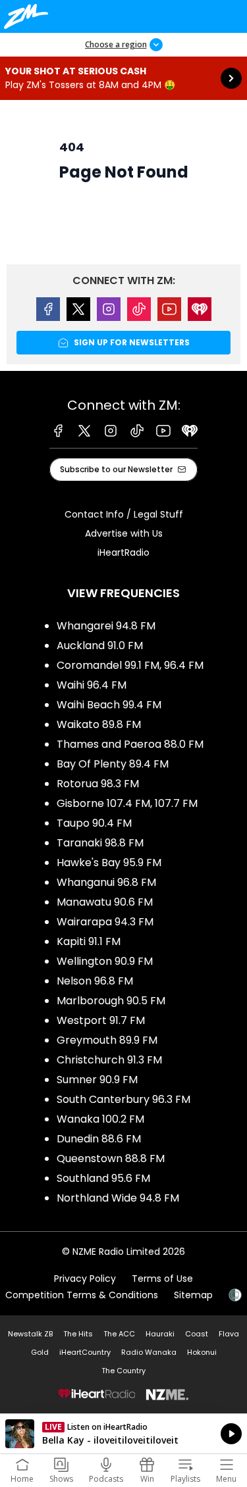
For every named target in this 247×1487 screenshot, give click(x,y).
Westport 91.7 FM (101, 1020)
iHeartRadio (123, 552)
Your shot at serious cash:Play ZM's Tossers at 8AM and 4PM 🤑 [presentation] (123, 78)
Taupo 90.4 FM (94, 823)
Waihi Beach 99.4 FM (109, 704)
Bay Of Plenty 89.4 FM (113, 763)
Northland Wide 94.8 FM (118, 1198)
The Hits (78, 1334)
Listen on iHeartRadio (123, 1433)
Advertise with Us (124, 533)
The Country (123, 1370)
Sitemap (193, 1295)
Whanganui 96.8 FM (106, 882)
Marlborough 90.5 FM (111, 1000)
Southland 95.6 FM (103, 1178)
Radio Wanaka (149, 1352)
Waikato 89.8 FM (99, 724)
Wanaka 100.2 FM (100, 1119)
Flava (229, 1334)
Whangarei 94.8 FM (106, 625)
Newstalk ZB (30, 1334)
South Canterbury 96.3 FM (123, 1099)
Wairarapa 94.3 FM (105, 921)
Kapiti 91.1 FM (89, 941)
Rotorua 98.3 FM (98, 783)
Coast (196, 1334)
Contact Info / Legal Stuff (124, 514)
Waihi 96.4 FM (91, 685)
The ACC (119, 1334)
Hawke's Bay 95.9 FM (109, 862)
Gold (40, 1352)
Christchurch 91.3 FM (109, 1059)
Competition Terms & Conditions (81, 1295)
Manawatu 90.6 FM (105, 902)
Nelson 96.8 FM (95, 980)
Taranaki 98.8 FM (100, 842)
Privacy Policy (85, 1278)
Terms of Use (162, 1278)
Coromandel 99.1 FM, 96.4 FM (130, 665)
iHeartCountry (85, 1352)
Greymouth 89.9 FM (107, 1040)
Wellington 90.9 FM (105, 961)
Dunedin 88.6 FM (99, 1138)
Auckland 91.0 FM (100, 645)
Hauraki (160, 1334)
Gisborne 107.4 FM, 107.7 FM (127, 803)
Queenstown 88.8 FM (111, 1158)
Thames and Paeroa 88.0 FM (130, 744)
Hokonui (202, 1352)
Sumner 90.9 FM (97, 1079)
